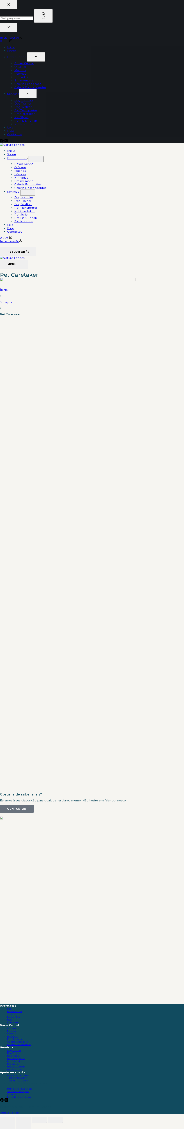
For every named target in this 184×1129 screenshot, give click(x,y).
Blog (10, 228)
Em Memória (14, 1039)
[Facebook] (2, 1101)
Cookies (11, 1094)
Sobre (11, 154)
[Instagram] (6, 1101)
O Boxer (20, 167)
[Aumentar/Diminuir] (7, 1120)
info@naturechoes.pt (19, 1075)
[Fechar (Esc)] (55, 1120)
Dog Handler (23, 197)
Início (11, 151)
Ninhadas (21, 177)
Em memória (23, 181)
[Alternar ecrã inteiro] (23, 1120)
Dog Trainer (22, 201)
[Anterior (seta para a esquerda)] (7, 1126)
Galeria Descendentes (30, 188)
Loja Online (13, 1016)
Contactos (14, 231)
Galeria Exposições (27, 184)
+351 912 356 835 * (17, 1078)
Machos (20, 170)
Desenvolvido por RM (12, 1112)
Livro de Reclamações (19, 1096)
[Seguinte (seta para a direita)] (23, 1126)
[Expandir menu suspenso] (36, 159)
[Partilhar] (39, 1120)
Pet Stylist (21, 214)
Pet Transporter (25, 207)
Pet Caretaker (24, 211)
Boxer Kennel (17, 158)
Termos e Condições (18, 1091)
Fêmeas (20, 174)
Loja (10, 224)
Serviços (13, 191)
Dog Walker (23, 204)
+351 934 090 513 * (17, 1080)
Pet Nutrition (23, 221)
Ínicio (4, 290)
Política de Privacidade (20, 1088)
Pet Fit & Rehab (25, 218)
